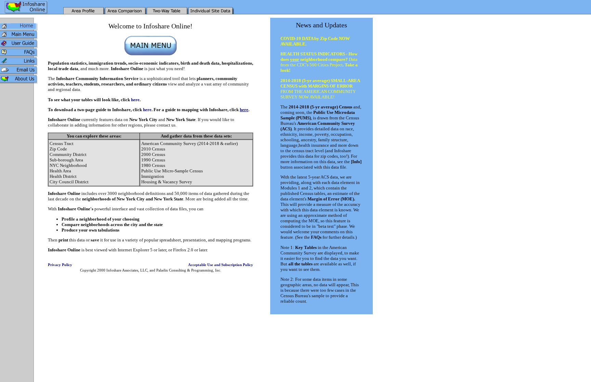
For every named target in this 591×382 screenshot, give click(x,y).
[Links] (19, 64)
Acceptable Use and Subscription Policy (220, 265)
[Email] (19, 73)
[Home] (19, 28)
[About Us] (19, 82)
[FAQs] (19, 55)
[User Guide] (19, 46)
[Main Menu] (19, 37)
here (135, 99)
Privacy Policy (60, 265)
